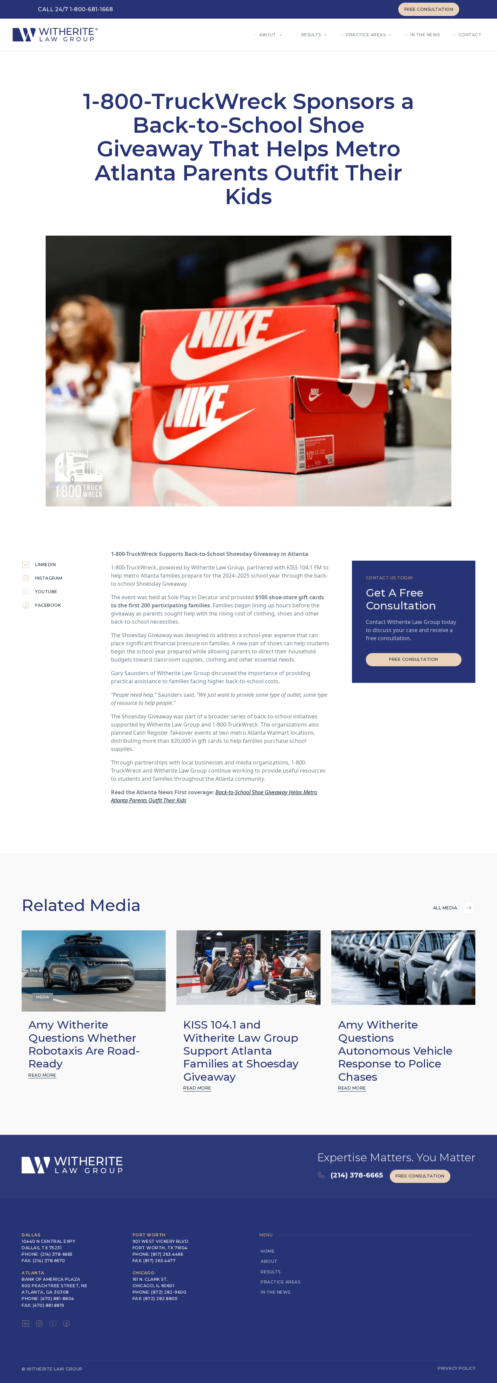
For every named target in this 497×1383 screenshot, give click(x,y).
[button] (269, 35)
